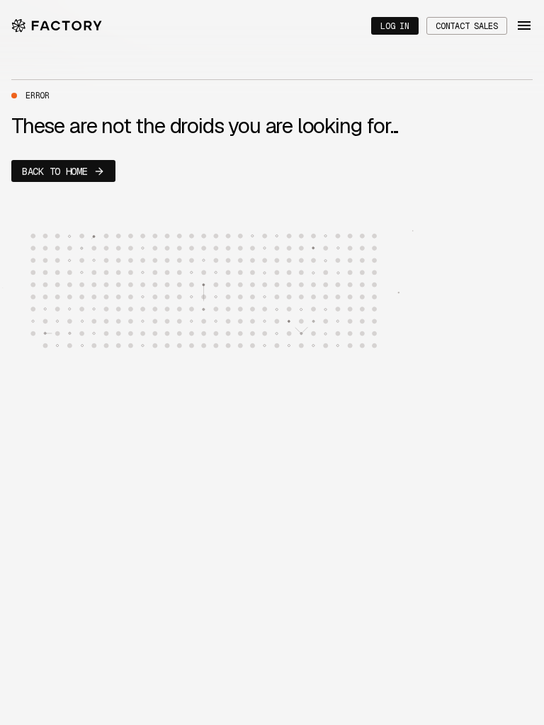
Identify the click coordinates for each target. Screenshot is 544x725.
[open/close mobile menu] (524, 25)
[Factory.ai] (56, 26)
